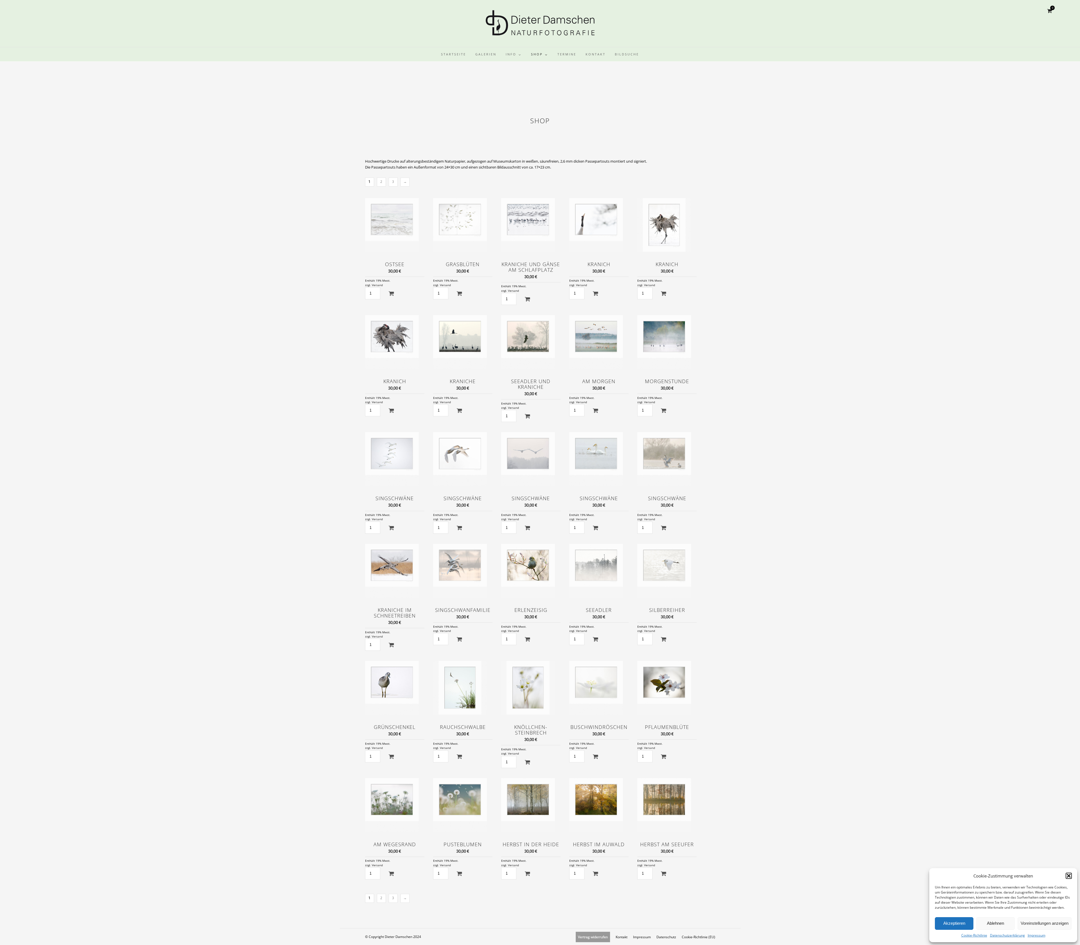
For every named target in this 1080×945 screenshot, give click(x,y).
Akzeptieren (954, 923)
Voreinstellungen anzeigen (1044, 923)
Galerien (485, 54)
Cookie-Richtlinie (974, 935)
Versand (377, 285)
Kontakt (596, 54)
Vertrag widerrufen (593, 937)
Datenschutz (666, 937)
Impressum (1036, 935)
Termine (566, 54)
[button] (1069, 876)
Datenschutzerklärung (1007, 935)
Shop (537, 54)
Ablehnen (995, 923)
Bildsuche (627, 54)
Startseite (453, 54)
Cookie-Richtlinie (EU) (698, 937)
